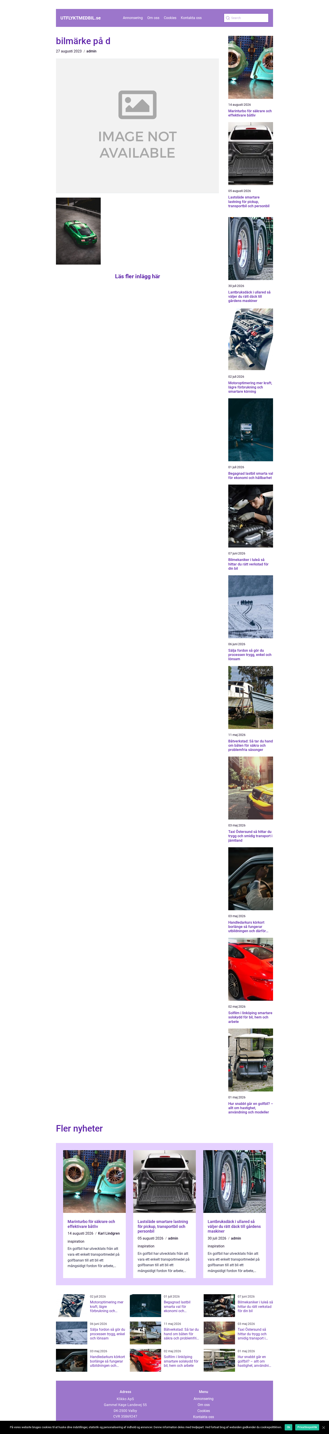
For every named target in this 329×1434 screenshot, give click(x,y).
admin (91, 51)
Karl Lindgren (109, 1233)
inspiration (76, 1241)
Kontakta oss (191, 18)
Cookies (170, 18)
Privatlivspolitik (307, 1427)
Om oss (153, 18)
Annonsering (133, 18)
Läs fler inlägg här (137, 276)
